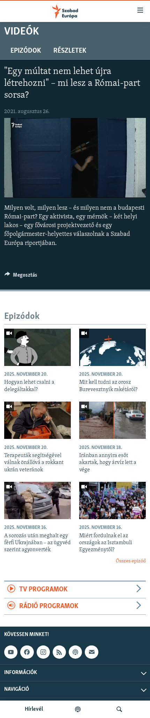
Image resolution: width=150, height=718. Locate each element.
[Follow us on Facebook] (26, 652)
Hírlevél (34, 709)
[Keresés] (119, 709)
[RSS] (59, 652)
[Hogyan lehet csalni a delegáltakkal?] (37, 347)
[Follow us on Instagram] (43, 652)
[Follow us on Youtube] (10, 652)
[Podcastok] (77, 709)
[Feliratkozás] (91, 652)
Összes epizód (131, 561)
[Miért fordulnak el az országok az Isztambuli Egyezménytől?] (112, 500)
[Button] (21, 276)
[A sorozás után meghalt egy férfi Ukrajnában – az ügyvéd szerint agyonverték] (37, 500)
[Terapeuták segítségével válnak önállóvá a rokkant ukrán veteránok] (37, 420)
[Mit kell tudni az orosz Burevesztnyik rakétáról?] (112, 347)
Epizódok (25, 50)
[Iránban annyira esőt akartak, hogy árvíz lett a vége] (112, 420)
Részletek (69, 50)
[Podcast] (75, 652)
